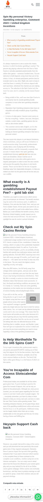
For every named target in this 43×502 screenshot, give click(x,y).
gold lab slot (23, 154)
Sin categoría (16, 29)
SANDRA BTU (28, 29)
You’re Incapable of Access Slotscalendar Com (22, 52)
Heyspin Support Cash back (16, 55)
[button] (38, 496)
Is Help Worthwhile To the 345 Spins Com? (21, 49)
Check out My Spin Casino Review (18, 46)
